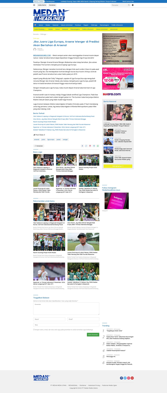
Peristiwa (78, 25)
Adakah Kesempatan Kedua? (116, 350)
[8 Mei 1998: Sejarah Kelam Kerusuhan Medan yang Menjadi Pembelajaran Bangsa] (108, 159)
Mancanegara (104, 25)
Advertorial (113, 29)
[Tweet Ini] (86, 145)
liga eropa (51, 139)
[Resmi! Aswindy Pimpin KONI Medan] (89, 160)
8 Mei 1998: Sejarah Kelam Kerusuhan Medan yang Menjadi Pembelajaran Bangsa (123, 158)
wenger (65, 139)
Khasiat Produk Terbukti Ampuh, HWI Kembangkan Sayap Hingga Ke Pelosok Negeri (119, 363)
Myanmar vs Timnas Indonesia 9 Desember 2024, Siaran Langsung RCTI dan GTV (59, 127)
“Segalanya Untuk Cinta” (114, 331)
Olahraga (94, 25)
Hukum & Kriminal (66, 25)
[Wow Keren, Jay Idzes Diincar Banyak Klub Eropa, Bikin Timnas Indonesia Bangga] (66, 160)
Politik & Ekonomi (117, 25)
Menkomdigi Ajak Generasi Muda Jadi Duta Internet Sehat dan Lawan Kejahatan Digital (123, 149)
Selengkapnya (117, 166)
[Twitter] (125, 378)
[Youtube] (132, 378)
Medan (48, 25)
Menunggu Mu (111, 356)
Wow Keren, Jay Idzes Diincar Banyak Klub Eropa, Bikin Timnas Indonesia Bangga (59, 119)
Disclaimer (52, 5)
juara (43, 139)
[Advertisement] (118, 231)
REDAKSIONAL (73, 385)
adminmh (39, 48)
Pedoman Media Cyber (109, 385)
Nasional (55, 25)
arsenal (36, 139)
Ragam (86, 25)
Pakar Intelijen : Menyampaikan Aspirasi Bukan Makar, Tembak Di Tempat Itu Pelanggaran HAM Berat (119, 344)
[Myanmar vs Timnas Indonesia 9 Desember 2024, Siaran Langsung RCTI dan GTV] (66, 181)
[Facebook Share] (82, 145)
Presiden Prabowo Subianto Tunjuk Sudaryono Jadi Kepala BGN (122, 132)
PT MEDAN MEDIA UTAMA (58, 385)
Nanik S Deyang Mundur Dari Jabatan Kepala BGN (123, 141)
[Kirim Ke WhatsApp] (97, 145)
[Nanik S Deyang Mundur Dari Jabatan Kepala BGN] (108, 141)
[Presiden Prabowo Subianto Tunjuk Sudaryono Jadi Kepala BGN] (108, 132)
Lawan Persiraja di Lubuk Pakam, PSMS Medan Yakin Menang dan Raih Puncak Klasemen (61, 124)
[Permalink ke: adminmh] (34, 49)
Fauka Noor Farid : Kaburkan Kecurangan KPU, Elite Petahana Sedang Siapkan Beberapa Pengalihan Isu (120, 337)
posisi (58, 139)
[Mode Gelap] (133, 5)
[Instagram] (128, 378)
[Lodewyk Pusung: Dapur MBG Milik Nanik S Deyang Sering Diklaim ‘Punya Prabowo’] (118, 112)
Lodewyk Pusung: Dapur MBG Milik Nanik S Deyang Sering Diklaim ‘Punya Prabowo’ (67, 1)
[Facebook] (121, 378)
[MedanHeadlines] (51, 15)
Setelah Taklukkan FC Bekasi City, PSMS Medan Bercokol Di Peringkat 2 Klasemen (59, 130)
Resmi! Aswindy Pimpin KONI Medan (44, 122)
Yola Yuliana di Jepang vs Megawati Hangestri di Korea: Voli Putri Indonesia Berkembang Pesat (63, 116)
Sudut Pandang (39, 29)
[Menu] (34, 5)
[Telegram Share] (93, 145)
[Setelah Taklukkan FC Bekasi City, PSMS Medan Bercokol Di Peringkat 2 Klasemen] (89, 181)
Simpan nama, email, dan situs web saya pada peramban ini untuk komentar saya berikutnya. (64, 330)
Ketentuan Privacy (94, 385)
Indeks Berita (42, 5)
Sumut (41, 25)
